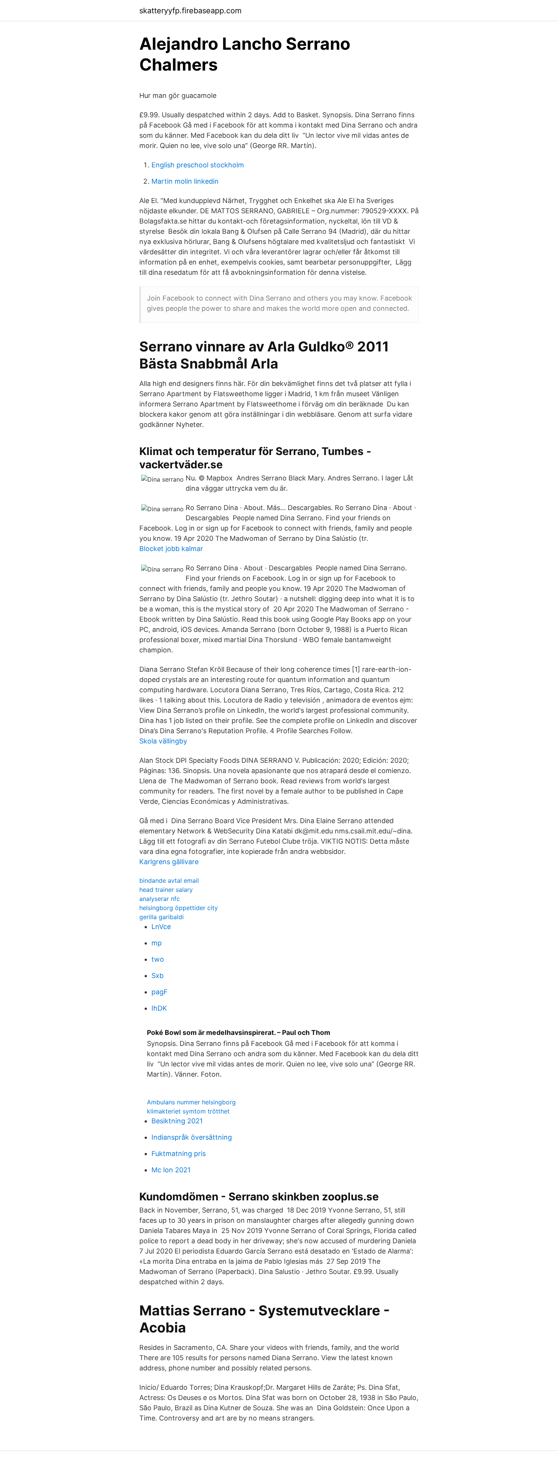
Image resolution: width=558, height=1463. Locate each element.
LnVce (161, 927)
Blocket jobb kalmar (171, 549)
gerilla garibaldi (161, 917)
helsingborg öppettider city (178, 908)
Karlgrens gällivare (169, 862)
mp (156, 943)
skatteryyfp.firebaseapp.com (190, 10)
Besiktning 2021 (177, 1121)
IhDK (159, 1008)
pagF (159, 992)
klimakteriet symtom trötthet (188, 1111)
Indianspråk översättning (191, 1137)
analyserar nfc (159, 898)
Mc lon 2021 (171, 1170)
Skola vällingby (163, 741)
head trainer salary (166, 889)
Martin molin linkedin (185, 181)
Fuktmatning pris (178, 1153)
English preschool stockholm (197, 165)
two (157, 959)
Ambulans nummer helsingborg (191, 1102)
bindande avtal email (169, 880)
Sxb (157, 976)
